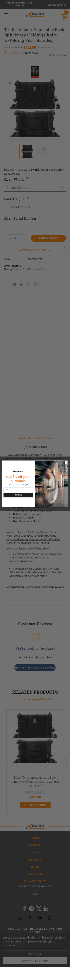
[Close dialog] (66, 462)
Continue (18, 495)
